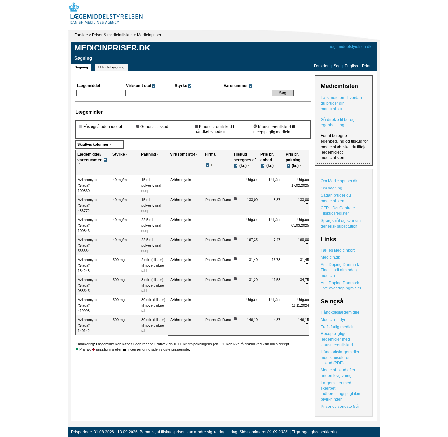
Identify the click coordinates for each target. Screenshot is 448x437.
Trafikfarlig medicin (338, 327)
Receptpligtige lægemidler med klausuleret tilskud (337, 339)
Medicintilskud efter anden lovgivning (338, 373)
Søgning (81, 67)
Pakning (148, 154)
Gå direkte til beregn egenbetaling (339, 122)
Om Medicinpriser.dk (339, 181)
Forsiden (322, 66)
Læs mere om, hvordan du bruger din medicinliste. (341, 103)
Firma (210, 154)
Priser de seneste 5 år (340, 406)
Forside (81, 35)
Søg (337, 66)
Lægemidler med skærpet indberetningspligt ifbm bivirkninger (341, 391)
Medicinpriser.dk (112, 47)
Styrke (118, 154)
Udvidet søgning (111, 67)
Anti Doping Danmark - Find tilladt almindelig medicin (341, 270)
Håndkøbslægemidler (340, 312)
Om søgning (331, 188)
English (352, 66)
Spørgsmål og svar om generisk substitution (341, 223)
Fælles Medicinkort (338, 250)
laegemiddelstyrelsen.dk (349, 46)
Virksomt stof (182, 154)
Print (366, 66)
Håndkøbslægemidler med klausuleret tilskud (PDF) (340, 358)
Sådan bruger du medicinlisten (336, 198)
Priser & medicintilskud (112, 35)
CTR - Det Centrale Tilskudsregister (338, 211)
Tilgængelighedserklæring (315, 432)
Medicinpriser (149, 35)
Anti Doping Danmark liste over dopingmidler (341, 286)
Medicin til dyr (333, 319)
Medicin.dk (330, 257)
